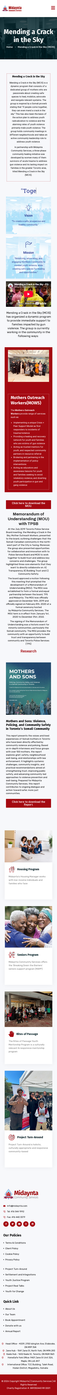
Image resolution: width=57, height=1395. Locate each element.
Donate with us (13, 1325)
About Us (10, 1308)
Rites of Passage (27, 1034)
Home (10, 47)
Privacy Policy (12, 1259)
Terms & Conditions (15, 1242)
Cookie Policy (12, 1254)
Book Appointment (15, 1320)
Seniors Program (27, 955)
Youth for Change (14, 1291)
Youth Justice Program (17, 1280)
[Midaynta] (12, 8)
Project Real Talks (14, 1285)
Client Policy (11, 1248)
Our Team (10, 1314)
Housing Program (28, 869)
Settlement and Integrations (20, 1274)
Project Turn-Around (30, 1137)
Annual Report (12, 1331)
